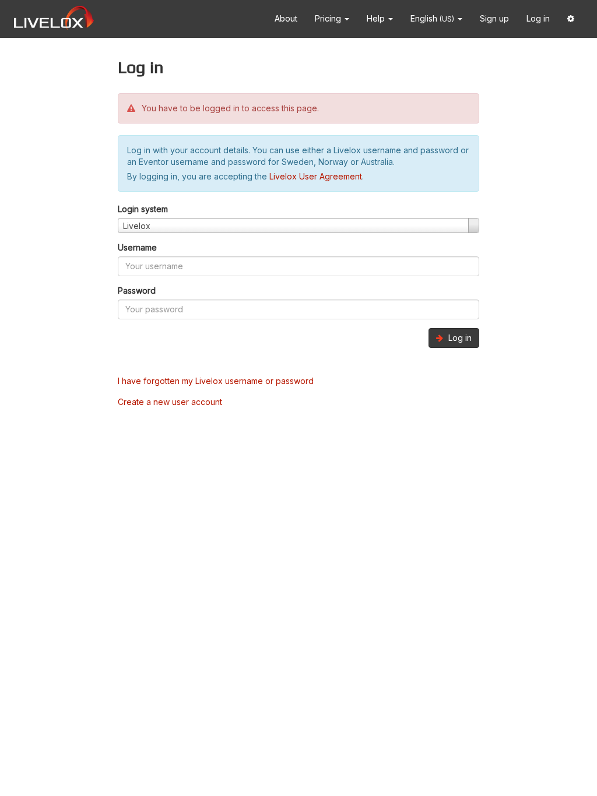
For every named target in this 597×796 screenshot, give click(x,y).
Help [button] (377, 18)
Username (137, 247)
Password (137, 290)
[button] (571, 19)
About (286, 18)
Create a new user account (170, 402)
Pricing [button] (329, 18)
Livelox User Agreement (315, 176)
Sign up (494, 18)
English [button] (432, 18)
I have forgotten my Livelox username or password (216, 381)
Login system (143, 209)
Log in (538, 18)
